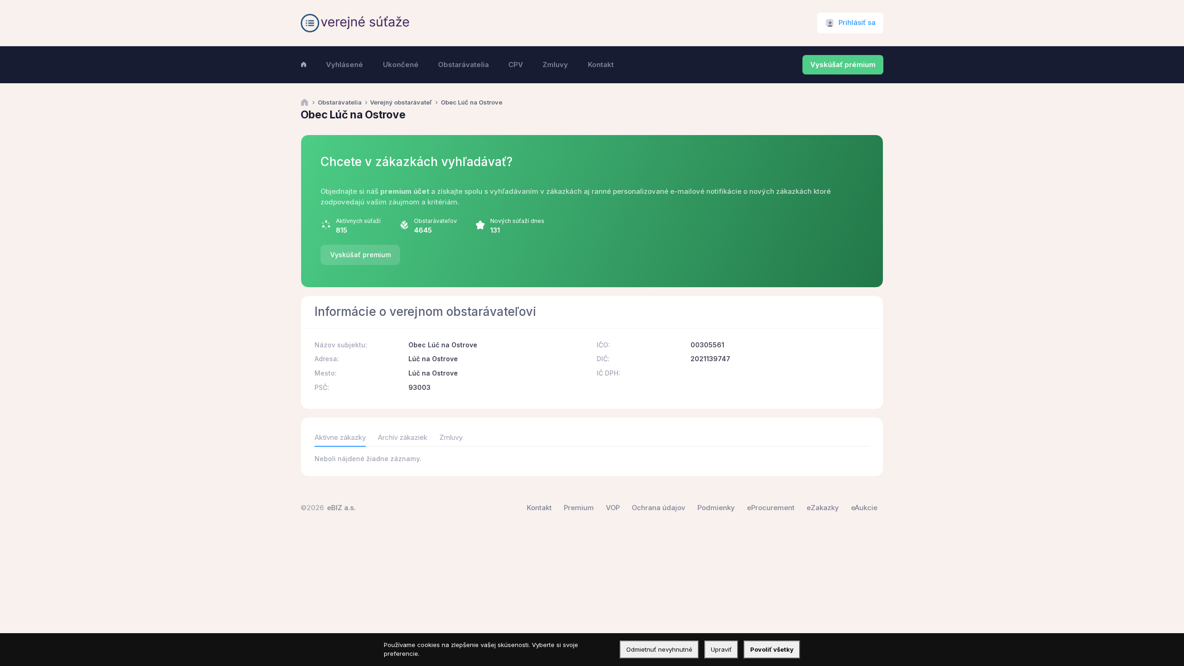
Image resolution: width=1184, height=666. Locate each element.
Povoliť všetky (772, 649)
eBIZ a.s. (341, 508)
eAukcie (864, 508)
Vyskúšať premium (360, 255)
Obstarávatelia (340, 102)
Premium (579, 508)
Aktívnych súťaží (358, 220)
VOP (613, 508)
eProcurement (771, 508)
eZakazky (823, 508)
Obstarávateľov (435, 220)
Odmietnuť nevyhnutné (659, 649)
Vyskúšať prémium (843, 65)
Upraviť (721, 649)
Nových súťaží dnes (517, 220)
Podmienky (716, 508)
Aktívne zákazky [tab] (340, 437)
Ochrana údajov (658, 508)
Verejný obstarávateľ (401, 102)
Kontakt (539, 508)
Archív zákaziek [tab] (402, 437)
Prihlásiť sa (857, 22)
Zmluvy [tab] (450, 437)
